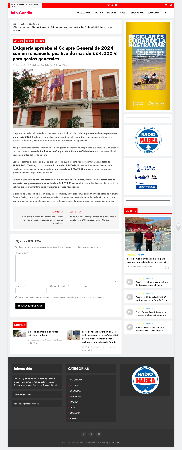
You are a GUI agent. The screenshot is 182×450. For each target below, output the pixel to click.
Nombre (20, 286)
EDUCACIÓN (137, 12)
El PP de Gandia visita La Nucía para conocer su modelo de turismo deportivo (148, 260)
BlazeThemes (114, 442)
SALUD (123, 12)
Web (87, 286)
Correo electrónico (59, 286)
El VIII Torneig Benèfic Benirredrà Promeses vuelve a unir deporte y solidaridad (151, 315)
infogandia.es (20, 65)
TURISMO (74, 418)
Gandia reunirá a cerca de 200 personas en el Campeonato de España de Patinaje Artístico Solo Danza (151, 332)
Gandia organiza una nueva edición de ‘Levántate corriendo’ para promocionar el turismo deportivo (152, 285)
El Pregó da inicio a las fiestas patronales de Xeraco (43, 333)
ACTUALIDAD (83, 12)
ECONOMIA (153, 12)
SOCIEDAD (40, 41)
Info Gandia (21, 13)
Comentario (21, 253)
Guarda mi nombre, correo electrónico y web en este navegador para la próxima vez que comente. (62, 297)
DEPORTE (111, 12)
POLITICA (98, 12)
